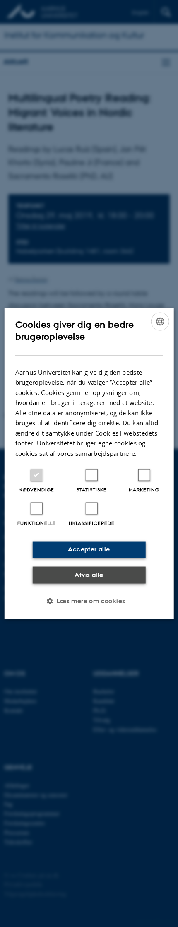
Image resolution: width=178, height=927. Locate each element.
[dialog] (89, 463)
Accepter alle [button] (89, 549)
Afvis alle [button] (89, 574)
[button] (89, 601)
